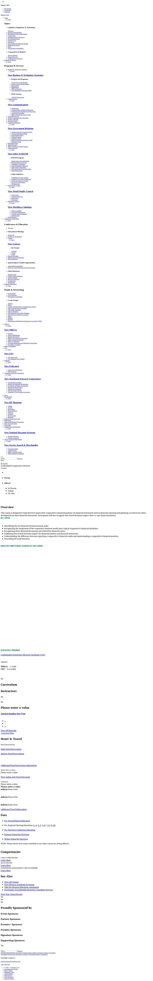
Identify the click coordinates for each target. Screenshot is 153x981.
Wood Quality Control (14, 185)
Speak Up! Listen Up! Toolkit (19, 181)
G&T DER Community (14, 310)
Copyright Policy (9, 977)
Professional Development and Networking (23, 111)
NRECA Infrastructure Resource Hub (21, 140)
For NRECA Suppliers (14, 345)
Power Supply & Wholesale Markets (18, 43)
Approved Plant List (17, 196)
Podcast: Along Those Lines (12, 419)
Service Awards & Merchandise (13, 439)
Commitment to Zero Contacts (19, 177)
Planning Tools (12, 274)
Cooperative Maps (13, 449)
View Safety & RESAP (18, 154)
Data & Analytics (12, 55)
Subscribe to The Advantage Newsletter (19, 392)
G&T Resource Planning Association (18, 315)
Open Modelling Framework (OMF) (21, 90)
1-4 (35, 825)
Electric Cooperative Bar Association (18, 118)
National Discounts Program (12, 427)
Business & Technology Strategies (17, 69)
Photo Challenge (12, 411)
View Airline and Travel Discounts (15, 777)
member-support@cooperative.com (10, 961)
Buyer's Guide (12, 415)
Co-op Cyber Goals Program (19, 82)
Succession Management (18, 212)
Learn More (6, 860)
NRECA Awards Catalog (15, 452)
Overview (10, 228)
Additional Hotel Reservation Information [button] (19, 765)
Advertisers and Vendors (11, 969)
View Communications (18, 104)
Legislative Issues (16, 138)
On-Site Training (12, 278)
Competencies (12, 281)
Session (4, 713)
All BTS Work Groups (17, 97)
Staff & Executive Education (16, 257)
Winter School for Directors (16, 839)
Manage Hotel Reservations (12, 753)
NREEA (10, 318)
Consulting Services (13, 116)
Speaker (12, 713)
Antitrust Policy (8, 974)
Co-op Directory (12, 295)
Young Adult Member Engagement (14, 422)
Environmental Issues (14, 39)
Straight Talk (15, 108)
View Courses (14, 244)
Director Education (13, 256)
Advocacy (11, 31)
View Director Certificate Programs (19, 884)
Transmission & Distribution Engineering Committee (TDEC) (25, 321)
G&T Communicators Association (17, 308)
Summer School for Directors (16, 834)
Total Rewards (15, 215)
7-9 (48, 825)
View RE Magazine (13, 402)
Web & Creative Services (15, 390)
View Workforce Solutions (20, 207)
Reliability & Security (14, 45)
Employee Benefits (13, 119)
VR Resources (15, 184)
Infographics (11, 409)
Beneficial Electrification (15, 32)
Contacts (10, 333)
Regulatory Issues (16, 142)
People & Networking (10, 284)
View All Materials (8, 730)
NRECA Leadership (13, 341)
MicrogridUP (15, 86)
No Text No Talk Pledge (18, 182)
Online (13, 254)
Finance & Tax (12, 40)
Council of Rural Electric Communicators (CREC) (22, 307)
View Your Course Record (11, 894)
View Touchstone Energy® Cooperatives (22, 379)
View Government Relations (20, 128)
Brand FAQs (15, 198)
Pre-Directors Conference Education (19, 830)
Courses (10, 238)
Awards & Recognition (17, 113)
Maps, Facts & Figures (10, 423)
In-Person (14, 251)
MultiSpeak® (15, 87)
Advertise (10, 414)
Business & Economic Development (18, 384)
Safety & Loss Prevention (15, 370)
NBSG (10, 316)
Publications (7, 420)
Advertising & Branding (14, 382)
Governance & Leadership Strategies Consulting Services (28, 889)
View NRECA (10, 330)
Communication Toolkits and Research (22, 110)
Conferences (7, 10)
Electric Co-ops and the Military (20, 84)
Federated (7, 360)
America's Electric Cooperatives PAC (21, 132)
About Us (10, 412)
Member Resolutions (13, 337)
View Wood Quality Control (20, 191)
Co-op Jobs (7, 425)
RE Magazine (8, 397)
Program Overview (13, 436)
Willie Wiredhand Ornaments (16, 453)
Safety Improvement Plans (18, 167)
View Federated (11, 366)
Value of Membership (14, 335)
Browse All (11, 235)
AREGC (10, 303)
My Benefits (7, 8)
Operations (11, 42)
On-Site (13, 253)
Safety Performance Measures (19, 166)
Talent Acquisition (16, 211)
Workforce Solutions (13, 201)
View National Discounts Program (19, 432)
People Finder (12, 293)
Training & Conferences (14, 389)
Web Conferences (13, 259)
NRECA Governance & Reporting (17, 338)
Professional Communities (15, 297)
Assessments (11, 282)
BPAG (10, 305)
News (6, 395)
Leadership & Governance (15, 58)
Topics (6, 18)
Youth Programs (12, 217)
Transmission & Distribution (16, 48)
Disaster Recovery (13, 57)
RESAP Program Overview (19, 163)
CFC (5, 348)
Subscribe (10, 417)
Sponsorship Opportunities (15, 266)
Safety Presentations (17, 170)
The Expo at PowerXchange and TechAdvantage (21, 268)
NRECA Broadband (10, 346)
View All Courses (11, 882)
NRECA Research (16, 89)
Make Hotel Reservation (11, 749)
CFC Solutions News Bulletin (16, 359)
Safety (9, 47)
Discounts (7, 12)
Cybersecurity (12, 35)
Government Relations (14, 123)
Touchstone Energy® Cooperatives (14, 373)
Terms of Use (8, 975)
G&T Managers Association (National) (18, 313)
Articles (10, 406)
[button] (19, 458)
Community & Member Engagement (18, 386)
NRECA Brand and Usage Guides (21, 115)
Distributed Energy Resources (16, 37)
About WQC (15, 195)
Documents (14, 200)
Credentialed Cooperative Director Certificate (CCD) (23, 654)
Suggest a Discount (13, 438)
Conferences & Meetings (15, 236)
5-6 (43, 825)
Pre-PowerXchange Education (17, 820)
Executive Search (13, 121)
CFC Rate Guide (12, 357)
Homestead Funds (13, 143)
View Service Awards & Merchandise (21, 445)
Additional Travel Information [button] (14, 809)
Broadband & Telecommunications (17, 34)
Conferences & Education (11, 219)
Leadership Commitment (18, 164)
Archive (10, 407)
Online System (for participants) (20, 161)
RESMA (10, 319)
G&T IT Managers (13, 311)
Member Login (5, 15)
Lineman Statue (12, 450)
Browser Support (9, 978)
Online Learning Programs (15, 276)
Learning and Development (19, 214)
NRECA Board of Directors (15, 340)
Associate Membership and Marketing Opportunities (22, 343)
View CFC (9, 353)
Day (18, 713)
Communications (12, 99)
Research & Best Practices (15, 387)
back (9, 19)
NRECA (6, 324)
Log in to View (7, 733)
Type (23, 713)
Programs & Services (10, 60)
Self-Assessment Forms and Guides (21, 169)
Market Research (12, 145)
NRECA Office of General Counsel (18, 146)
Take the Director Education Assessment (21, 887)
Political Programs (16, 137)
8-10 (53, 825)
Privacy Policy (8, 971)
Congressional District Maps (19, 134)
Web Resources (12, 371)
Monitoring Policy (9, 972)
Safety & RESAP (13, 148)
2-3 (39, 825)
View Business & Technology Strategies (25, 75)
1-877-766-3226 (5, 964)
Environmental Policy (17, 135)
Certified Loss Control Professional (21, 179)
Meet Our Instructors (13, 279)
